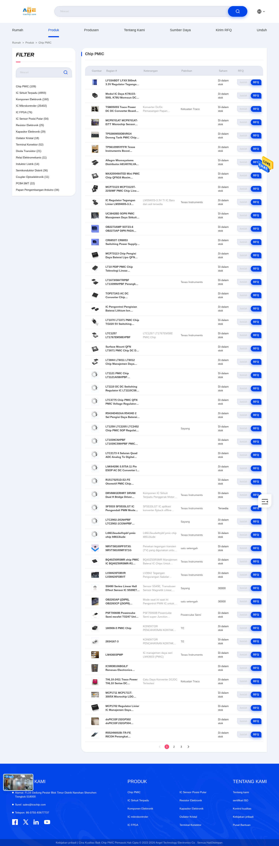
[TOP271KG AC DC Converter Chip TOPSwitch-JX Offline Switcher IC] (95, 295)
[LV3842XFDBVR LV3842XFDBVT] (95, 575)
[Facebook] (15, 822)
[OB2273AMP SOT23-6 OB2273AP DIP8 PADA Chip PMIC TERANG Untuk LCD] (95, 229)
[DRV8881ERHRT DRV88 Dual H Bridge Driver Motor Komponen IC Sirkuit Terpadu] (95, 495)
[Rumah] (29, 11)
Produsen (91, 30)
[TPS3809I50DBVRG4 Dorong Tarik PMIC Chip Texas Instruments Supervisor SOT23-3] (95, 136)
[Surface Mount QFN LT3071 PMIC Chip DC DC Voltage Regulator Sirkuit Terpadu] (95, 349)
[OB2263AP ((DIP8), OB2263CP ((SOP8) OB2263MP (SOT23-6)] (95, 601)
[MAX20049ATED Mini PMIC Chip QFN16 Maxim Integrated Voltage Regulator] (95, 176)
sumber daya (180, 30)
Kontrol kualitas (242, 808)
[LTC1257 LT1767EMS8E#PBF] (95, 335)
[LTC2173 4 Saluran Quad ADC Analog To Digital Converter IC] (95, 455)
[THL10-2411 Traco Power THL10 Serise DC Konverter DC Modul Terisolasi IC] (95, 681)
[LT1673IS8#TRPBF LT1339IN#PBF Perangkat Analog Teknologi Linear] (95, 282)
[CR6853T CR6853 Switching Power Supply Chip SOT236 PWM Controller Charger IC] (95, 242)
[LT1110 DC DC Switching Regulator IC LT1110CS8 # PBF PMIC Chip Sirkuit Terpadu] (95, 388)
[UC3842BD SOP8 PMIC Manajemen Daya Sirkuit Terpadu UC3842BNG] (95, 215)
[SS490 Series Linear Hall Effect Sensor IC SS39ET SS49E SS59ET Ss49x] (95, 588)
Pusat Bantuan (242, 824)
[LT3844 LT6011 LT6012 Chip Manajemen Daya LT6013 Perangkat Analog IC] (95, 362)
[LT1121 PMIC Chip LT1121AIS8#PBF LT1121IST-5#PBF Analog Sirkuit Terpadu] (95, 375)
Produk (53, 30)
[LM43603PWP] (95, 655)
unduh (262, 30)
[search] (237, 11)
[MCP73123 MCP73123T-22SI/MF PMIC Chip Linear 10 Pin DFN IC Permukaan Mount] (95, 189)
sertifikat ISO (240, 800)
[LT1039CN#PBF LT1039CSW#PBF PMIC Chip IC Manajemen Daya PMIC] (95, 442)
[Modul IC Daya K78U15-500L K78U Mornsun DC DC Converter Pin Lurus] (95, 96)
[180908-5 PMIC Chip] (95, 628)
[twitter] (25, 822)
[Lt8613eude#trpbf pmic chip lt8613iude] (95, 535)
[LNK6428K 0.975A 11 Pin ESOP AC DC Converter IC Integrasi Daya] (95, 468)
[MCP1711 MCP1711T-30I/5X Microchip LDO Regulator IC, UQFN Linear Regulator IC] (95, 695)
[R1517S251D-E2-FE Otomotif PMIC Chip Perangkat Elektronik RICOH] (95, 482)
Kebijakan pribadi (243, 816)
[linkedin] (36, 822)
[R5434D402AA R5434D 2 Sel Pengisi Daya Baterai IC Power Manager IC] (95, 415)
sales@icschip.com (30, 804)
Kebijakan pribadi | (67, 842)
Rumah (17, 30)
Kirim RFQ (224, 30)
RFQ (256, 82)
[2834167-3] (95, 641)
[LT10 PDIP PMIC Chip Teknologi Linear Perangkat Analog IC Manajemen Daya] (95, 269)
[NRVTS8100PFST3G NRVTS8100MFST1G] (95, 548)
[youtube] (46, 822)
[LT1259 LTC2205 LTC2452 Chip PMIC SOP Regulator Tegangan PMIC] (95, 428)
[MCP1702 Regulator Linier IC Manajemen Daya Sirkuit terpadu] (95, 708)
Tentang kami (134, 30)
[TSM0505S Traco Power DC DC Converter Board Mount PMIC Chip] (95, 109)
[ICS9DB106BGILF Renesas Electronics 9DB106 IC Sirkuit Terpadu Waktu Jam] (95, 668)
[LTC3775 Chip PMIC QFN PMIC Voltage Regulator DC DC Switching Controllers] (95, 402)
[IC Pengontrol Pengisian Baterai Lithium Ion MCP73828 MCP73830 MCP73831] (95, 309)
